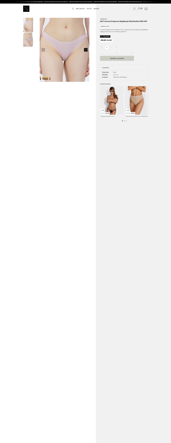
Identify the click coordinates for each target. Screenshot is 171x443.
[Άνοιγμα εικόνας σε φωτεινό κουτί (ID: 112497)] (64, 50)
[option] (107, 47)
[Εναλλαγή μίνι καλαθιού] (139, 8)
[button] (43, 50)
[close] (146, 9)
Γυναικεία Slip (103, 19)
